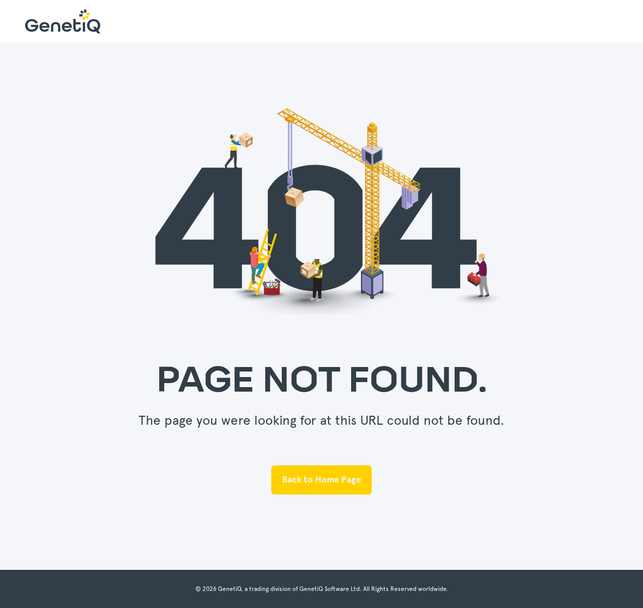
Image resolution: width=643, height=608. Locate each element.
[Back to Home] (62, 21)
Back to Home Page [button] (321, 479)
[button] (25, 583)
